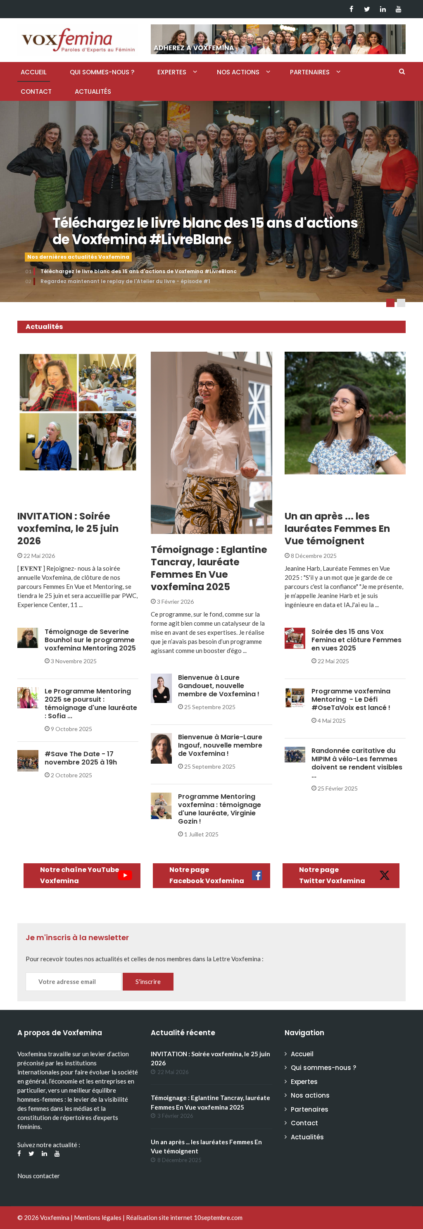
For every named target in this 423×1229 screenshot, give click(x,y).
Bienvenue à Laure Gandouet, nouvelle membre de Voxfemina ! (218, 686)
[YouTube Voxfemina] (398, 9)
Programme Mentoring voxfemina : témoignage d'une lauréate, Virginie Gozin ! (219, 809)
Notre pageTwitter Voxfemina (332, 875)
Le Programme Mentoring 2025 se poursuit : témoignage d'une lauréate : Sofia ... (91, 703)
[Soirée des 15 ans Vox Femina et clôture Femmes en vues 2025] (295, 637)
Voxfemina (54, 1217)
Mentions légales (97, 1217)
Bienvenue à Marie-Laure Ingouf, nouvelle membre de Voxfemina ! (220, 745)
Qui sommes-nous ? (102, 72)
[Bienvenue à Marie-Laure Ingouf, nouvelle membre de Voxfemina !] (161, 747)
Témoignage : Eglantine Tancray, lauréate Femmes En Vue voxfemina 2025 (209, 568)
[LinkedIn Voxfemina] (382, 9)
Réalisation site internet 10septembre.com (184, 1217)
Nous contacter (38, 1175)
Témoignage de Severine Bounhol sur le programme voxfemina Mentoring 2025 (90, 640)
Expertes (171, 72)
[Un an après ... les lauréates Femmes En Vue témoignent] (345, 413)
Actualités (93, 91)
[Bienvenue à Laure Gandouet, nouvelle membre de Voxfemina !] (161, 687)
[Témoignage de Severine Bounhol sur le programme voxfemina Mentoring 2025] (27, 637)
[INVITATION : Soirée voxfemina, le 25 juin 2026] (77, 412)
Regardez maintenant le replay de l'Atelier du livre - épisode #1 (125, 281)
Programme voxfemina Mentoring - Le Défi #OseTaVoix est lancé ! (350, 699)
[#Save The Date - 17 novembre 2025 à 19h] (27, 759)
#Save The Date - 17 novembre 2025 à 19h (81, 758)
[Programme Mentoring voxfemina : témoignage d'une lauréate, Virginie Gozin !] (161, 804)
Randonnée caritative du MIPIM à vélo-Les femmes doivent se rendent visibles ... (356, 763)
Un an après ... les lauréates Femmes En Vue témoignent (337, 529)
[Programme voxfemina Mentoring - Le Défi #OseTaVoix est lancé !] (295, 696)
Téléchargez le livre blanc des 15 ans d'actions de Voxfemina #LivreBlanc (205, 231)
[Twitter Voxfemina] (367, 9)
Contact (36, 91)
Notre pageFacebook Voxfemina (206, 875)
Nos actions (238, 72)
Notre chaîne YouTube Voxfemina (79, 875)
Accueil (34, 72)
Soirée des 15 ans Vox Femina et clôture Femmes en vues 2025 (356, 640)
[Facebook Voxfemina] (351, 9)
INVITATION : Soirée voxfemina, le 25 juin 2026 (68, 529)
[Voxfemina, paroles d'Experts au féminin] (77, 38)
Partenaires (310, 72)
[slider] (211, 206)
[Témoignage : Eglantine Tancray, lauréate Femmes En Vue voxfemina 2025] (211, 443)
